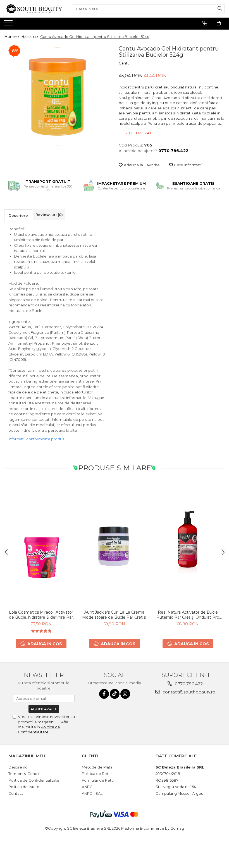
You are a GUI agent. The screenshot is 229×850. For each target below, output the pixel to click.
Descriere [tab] (18, 215)
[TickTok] (115, 694)
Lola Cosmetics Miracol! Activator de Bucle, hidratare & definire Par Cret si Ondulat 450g (41, 615)
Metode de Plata (97, 767)
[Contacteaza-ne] (205, 23)
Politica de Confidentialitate (33, 780)
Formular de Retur (98, 780)
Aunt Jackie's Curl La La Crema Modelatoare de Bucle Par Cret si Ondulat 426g (114, 615)
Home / (12, 36)
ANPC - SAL (92, 793)
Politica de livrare (23, 786)
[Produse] (9, 24)
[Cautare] (220, 8)
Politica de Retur (97, 773)
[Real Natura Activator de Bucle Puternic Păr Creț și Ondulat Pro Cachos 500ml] (188, 544)
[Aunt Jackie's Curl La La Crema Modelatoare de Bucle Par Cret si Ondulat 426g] (114, 544)
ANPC (87, 786)
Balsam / (30, 36)
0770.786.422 (188, 683)
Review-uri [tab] (49, 214)
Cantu (124, 63)
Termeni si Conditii (24, 773)
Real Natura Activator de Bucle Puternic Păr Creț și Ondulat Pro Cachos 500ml (187, 615)
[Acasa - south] (34, 8)
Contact (15, 793)
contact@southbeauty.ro (188, 692)
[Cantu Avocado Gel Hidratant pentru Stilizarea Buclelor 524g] (57, 97)
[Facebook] (104, 694)
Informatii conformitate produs (36, 439)
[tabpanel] (57, 97)
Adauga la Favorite (141, 164)
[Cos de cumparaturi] (219, 23)
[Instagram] (125, 694)
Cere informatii (187, 164)
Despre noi (18, 767)
